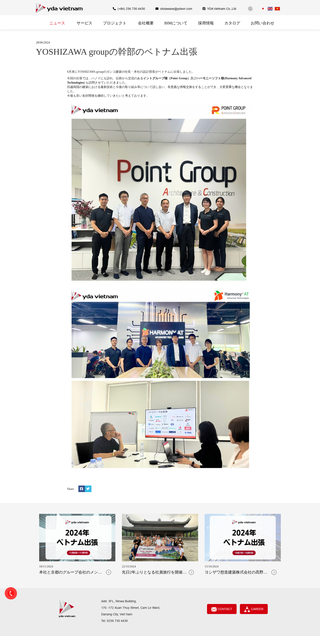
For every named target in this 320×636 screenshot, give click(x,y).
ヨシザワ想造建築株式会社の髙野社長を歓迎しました (236, 572)
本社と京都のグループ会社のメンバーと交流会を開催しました (70, 572)
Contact (225, 609)
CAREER (257, 609)
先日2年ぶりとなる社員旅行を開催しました (154, 572)
